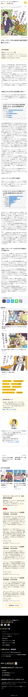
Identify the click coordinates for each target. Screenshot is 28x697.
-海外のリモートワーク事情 (8, 643)
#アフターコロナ (7, 381)
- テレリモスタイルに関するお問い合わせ (11, 652)
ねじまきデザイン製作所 (13, 442)
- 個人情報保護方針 (5, 675)
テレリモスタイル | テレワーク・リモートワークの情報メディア (12, 6)
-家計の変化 (5, 638)
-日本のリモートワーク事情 (8, 640)
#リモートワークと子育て (9, 389)
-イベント (4, 631)
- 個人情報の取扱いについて (8, 673)
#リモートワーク (17, 387)
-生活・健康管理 (6, 645)
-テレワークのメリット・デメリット (10, 634)
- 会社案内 (3, 670)
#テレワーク (6, 384)
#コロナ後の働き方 (18, 381)
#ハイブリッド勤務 (16, 384)
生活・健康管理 (4, 37)
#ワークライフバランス (8, 392)
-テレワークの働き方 (7, 636)
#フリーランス (6, 387)
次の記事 (20, 457)
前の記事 (7, 458)
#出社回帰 (19, 392)
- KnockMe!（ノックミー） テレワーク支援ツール (13, 686)
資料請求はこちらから (14, 605)
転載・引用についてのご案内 (9, 409)
